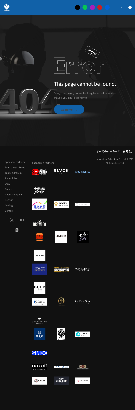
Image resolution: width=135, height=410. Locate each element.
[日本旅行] (40, 204)
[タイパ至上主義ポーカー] (40, 190)
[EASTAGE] (61, 366)
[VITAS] (61, 236)
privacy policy (117, 400)
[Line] (84, 7)
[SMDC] (40, 353)
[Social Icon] (12, 220)
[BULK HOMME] (40, 288)
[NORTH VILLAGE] (61, 334)
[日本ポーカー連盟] (83, 366)
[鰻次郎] (40, 334)
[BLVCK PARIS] (61, 171)
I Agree (55, 400)
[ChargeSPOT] (83, 334)
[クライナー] (83, 236)
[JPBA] (48, 394)
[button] (129, 400)
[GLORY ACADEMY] (61, 204)
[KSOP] (40, 380)
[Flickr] (107, 7)
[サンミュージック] (83, 171)
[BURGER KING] (40, 236)
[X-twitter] (77, 7)
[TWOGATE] (83, 204)
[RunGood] (61, 269)
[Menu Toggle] (118, 7)
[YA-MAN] (40, 255)
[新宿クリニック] (40, 320)
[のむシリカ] (40, 269)
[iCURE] (40, 301)
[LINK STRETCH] (61, 301)
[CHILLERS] (83, 269)
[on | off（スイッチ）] (40, 366)
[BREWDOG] (40, 223)
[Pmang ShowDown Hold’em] (61, 380)
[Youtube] (99, 7)
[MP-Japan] (73, 394)
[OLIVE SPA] (83, 301)
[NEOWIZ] (83, 380)
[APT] (40, 171)
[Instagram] (92, 7)
